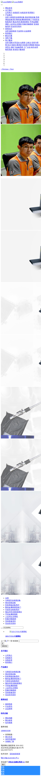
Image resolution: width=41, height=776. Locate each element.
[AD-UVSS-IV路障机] (18, 632)
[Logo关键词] (20, 2)
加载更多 (4, 646)
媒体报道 (8, 704)
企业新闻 (8, 709)
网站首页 (8, 8)
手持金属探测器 (11, 614)
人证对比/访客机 (11, 616)
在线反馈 (8, 660)
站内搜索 (8, 723)
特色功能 (4, 713)
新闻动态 (4, 699)
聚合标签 (8, 720)
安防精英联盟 (15, 754)
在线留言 (8, 658)
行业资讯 (8, 706)
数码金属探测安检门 (13, 607)
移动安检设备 (10, 603)
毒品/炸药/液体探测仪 (13, 612)
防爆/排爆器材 (10, 619)
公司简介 (8, 655)
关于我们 (4, 651)
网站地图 (8, 718)
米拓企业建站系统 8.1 (16, 762)
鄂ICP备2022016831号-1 (10, 758)
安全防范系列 (10, 623)
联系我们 (8, 662)
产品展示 (4, 667)
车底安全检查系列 (12, 610)
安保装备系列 (10, 621)
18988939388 (5, 731)
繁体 (3, 764)
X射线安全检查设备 (13, 600)
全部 (7, 17)
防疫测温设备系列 (12, 605)
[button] (5, 69)
